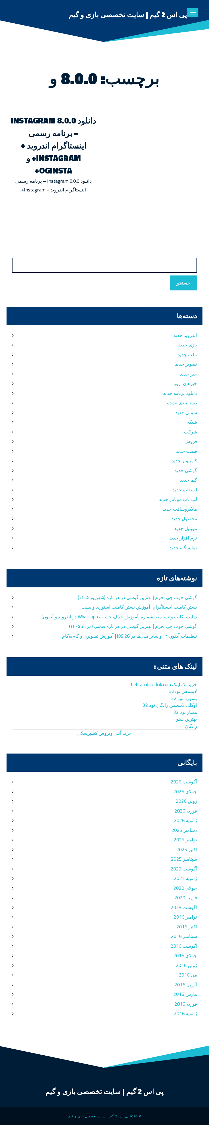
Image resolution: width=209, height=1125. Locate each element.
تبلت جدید (187, 354)
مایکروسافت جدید (179, 509)
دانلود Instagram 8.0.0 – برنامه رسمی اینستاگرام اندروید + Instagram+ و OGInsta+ (53, 145)
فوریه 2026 (185, 810)
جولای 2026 (185, 791)
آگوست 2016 (184, 946)
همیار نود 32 (185, 712)
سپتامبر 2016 (184, 936)
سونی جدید (186, 412)
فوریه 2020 (185, 897)
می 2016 (188, 974)
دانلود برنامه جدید (180, 393)
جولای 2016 (185, 955)
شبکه (192, 422)
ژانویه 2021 (185, 878)
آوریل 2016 (185, 984)
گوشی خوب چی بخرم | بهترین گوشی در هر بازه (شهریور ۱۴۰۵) (137, 597)
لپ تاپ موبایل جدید (178, 499)
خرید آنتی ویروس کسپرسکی (104, 733)
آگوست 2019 (184, 907)
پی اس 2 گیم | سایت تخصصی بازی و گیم (128, 14)
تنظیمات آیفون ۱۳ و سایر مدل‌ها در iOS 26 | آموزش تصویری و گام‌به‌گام (129, 636)
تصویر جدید (186, 364)
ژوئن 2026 (186, 801)
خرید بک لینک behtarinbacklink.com (164, 684)
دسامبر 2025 (184, 830)
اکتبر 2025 (186, 849)
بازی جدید (187, 344)
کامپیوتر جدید (184, 460)
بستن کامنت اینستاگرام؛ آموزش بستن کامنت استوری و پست (139, 606)
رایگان (191, 726)
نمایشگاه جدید (183, 547)
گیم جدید (188, 480)
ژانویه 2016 (185, 1013)
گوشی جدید (185, 470)
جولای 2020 (185, 888)
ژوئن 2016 (186, 965)
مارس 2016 (185, 994)
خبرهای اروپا (185, 383)
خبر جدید (188, 373)
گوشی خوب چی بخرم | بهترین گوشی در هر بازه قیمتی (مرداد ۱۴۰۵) (133, 626)
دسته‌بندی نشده (182, 402)
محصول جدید (184, 518)
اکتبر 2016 (186, 926)
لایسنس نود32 (183, 691)
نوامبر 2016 (185, 917)
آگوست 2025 (184, 868)
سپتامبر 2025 (184, 859)
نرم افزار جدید (183, 537)
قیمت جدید (186, 451)
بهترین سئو (186, 719)
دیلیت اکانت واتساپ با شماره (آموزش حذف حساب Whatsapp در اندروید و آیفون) (119, 616)
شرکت (190, 431)
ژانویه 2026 (185, 820)
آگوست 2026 (184, 781)
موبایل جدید (185, 528)
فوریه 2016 (185, 1004)
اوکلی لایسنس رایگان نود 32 (170, 705)
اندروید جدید (185, 335)
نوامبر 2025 (185, 839)
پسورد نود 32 (184, 698)
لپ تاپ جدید (185, 489)
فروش (191, 441)
